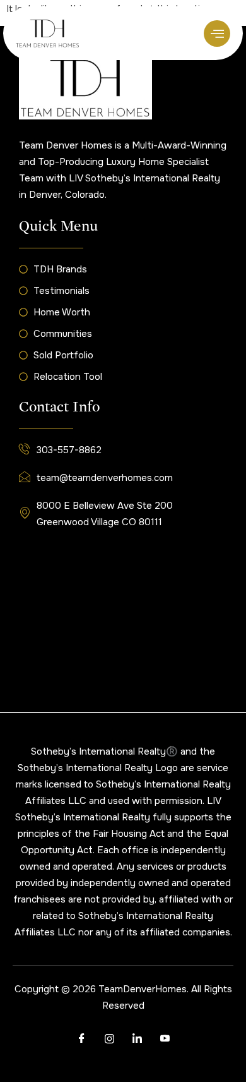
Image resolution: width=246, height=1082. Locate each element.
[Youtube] (164, 1039)
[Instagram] (109, 1039)
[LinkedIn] (136, 1039)
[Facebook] (81, 1039)
